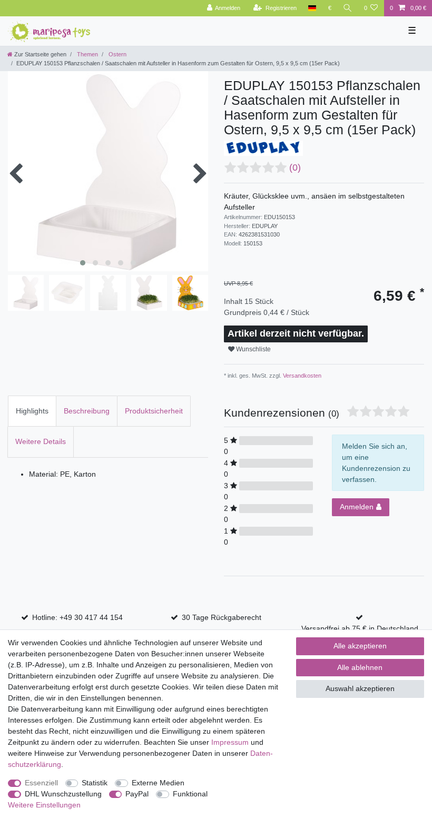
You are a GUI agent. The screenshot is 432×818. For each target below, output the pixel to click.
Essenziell (41, 782)
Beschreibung (87, 411)
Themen (86, 54)
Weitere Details (40, 441)
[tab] (32, 411)
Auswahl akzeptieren (360, 688)
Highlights (32, 411)
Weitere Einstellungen (44, 805)
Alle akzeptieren (360, 646)
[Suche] (347, 8)
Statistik (94, 782)
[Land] (312, 8)
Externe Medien (158, 782)
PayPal (137, 794)
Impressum (230, 742)
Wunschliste (252, 349)
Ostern (116, 54)
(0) (295, 167)
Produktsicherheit (154, 411)
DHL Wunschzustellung (63, 794)
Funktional (190, 794)
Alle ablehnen (359, 667)
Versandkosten (301, 375)
